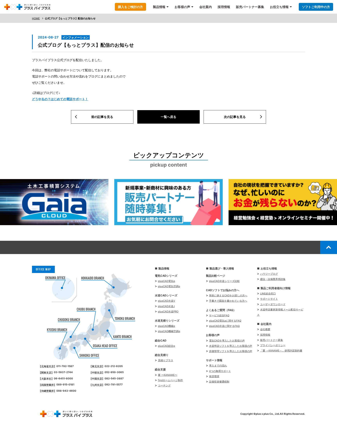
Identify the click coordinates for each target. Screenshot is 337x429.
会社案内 (205, 7)
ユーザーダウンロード (273, 304)
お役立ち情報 (279, 7)
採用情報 (224, 7)
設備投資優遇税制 (219, 381)
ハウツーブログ (269, 273)
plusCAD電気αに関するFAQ (225, 320)
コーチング (164, 385)
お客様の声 (182, 7)
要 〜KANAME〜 (167, 374)
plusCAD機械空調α (169, 331)
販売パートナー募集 (250, 7)
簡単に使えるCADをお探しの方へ (228, 295)
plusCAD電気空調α (169, 286)
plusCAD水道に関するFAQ (224, 325)
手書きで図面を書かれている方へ (228, 300)
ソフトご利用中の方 (316, 7)
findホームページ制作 (170, 380)
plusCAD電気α (166, 281)
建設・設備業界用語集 (273, 279)
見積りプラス (165, 360)
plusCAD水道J (166, 306)
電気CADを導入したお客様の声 (227, 340)
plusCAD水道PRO (168, 311)
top (328, 247)
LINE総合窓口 (268, 293)
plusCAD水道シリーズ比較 (224, 281)
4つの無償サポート (220, 371)
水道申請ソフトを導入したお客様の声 (230, 345)
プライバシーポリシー (273, 345)
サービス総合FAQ (219, 315)
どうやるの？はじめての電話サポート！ (60, 99)
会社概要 (265, 329)
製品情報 (159, 7)
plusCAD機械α (166, 325)
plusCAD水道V (166, 300)
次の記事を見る (235, 117)
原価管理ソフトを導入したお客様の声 (230, 351)
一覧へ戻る (168, 117)
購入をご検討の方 (130, 7)
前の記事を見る (102, 117)
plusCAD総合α (166, 345)
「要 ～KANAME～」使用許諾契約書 (281, 350)
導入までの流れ (218, 365)
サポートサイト (269, 298)
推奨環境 (214, 376)
